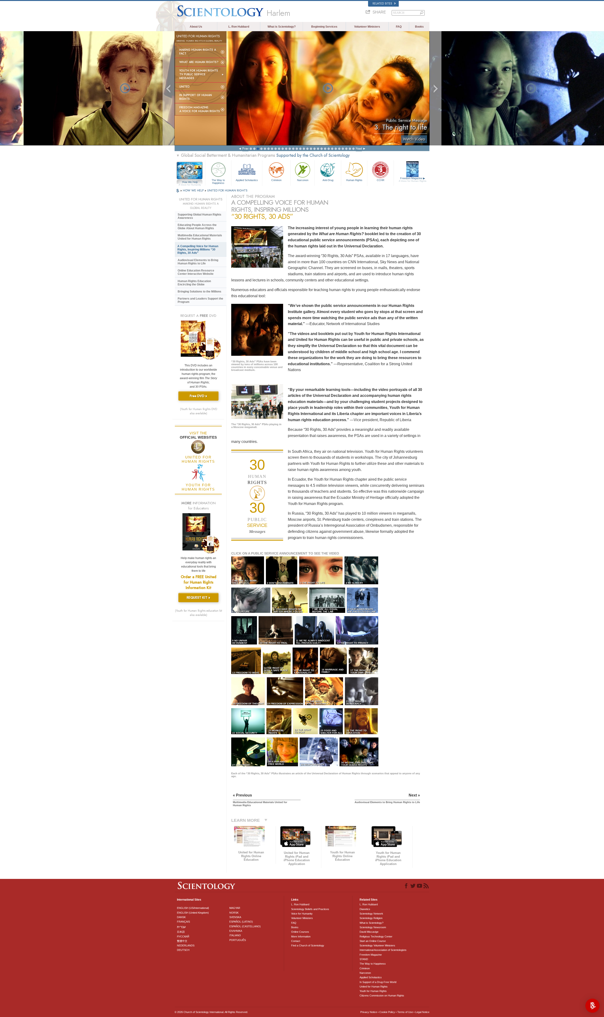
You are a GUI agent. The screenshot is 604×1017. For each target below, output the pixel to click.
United (184, 87)
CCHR (380, 180)
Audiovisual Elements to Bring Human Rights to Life (198, 261)
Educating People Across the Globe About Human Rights (197, 226)
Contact (295, 941)
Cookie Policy (387, 1012)
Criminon (276, 180)
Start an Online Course (373, 941)
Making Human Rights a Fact (197, 52)
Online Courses (300, 931)
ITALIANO (235, 935)
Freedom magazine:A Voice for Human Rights (199, 109)
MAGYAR (234, 908)
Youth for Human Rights (373, 991)
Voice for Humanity (302, 913)
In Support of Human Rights (195, 97)
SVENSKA (235, 917)
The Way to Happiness (218, 181)
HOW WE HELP (194, 190)
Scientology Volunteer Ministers (377, 945)
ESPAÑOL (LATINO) (241, 921)
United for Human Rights (374, 986)
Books (419, 26)
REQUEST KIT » (198, 597)
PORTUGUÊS (237, 940)
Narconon (302, 180)
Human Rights (354, 180)
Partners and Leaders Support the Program (200, 300)
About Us (196, 26)
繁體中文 (182, 941)
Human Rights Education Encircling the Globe (194, 283)
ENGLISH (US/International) (193, 908)
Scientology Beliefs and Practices (310, 909)
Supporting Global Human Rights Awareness (199, 216)
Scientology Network (371, 913)
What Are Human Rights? (198, 62)
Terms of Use (405, 1012)
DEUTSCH (183, 950)
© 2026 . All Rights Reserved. (211, 1012)
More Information (300, 936)
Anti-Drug (328, 180)
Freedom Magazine (412, 179)
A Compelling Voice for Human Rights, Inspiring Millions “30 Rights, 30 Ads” (197, 249)
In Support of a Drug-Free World (378, 982)
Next (359, 148)
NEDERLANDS (185, 945)
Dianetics (365, 909)
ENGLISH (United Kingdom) (193, 912)
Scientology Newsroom (373, 927)
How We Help (190, 182)
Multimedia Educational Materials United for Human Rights (200, 237)
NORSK (234, 912)
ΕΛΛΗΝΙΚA (235, 930)
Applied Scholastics (247, 180)
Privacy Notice (368, 1012)
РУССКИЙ (183, 936)
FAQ (399, 26)
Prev (245, 148)
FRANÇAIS (183, 921)
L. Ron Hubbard (238, 26)
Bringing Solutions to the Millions (199, 291)
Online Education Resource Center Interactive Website (196, 272)
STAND (364, 959)
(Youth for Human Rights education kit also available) (198, 613)
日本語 (181, 931)
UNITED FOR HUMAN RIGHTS (227, 190)
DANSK (181, 917)
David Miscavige (369, 931)
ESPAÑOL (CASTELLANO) (245, 926)
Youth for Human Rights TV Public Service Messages (198, 74)
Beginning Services (324, 26)
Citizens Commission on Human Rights (382, 995)
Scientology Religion (371, 918)
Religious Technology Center (376, 936)
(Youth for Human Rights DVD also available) (198, 411)
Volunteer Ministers (367, 26)
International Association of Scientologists (383, 950)
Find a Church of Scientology (307, 945)
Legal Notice (422, 1012)
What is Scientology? (282, 26)
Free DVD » (198, 396)
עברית (181, 927)
